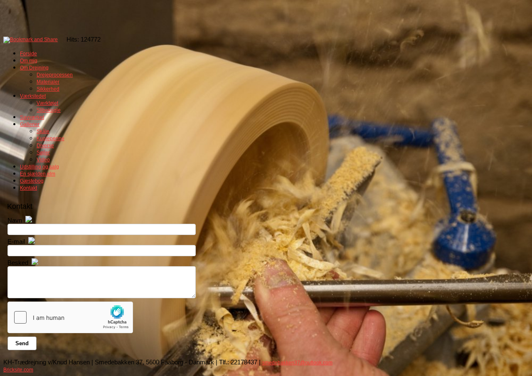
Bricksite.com (18, 370)
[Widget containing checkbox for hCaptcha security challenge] (70, 317)
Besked (17, 262)
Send (22, 343)
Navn (14, 220)
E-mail (16, 241)
